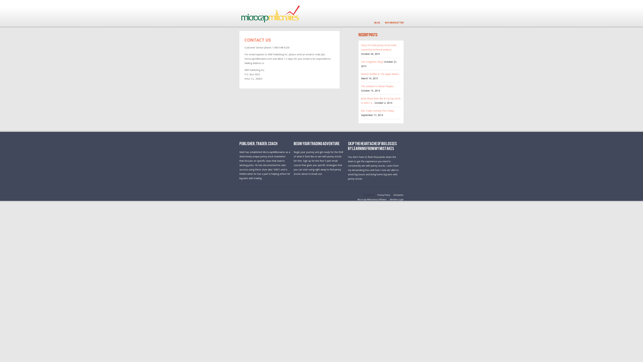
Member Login (397, 199)
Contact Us (257, 40)
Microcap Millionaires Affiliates (372, 199)
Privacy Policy (383, 195)
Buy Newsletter (394, 22)
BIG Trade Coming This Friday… (378, 110)
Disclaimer (399, 195)
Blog (377, 22)
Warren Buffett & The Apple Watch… (381, 74)
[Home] (270, 13)
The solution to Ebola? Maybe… (378, 86)
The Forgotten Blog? (372, 61)
